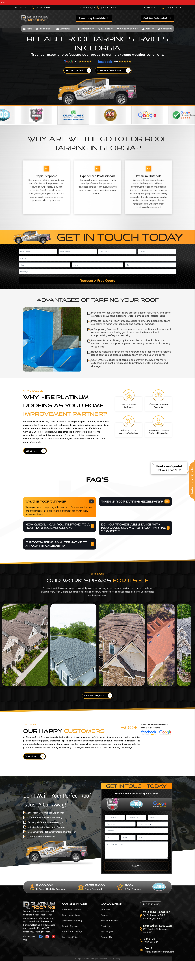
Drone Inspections (71, 915)
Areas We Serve (128, 29)
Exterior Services (70, 926)
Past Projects (107, 931)
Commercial (65, 29)
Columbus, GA (162, 7)
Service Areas (107, 926)
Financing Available (92, 18)
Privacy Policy (114, 959)
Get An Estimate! (155, 18)
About (148, 29)
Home (29, 29)
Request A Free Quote (97, 280)
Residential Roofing (71, 909)
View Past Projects (94, 695)
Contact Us (166, 29)
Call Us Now (31, 451)
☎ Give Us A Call (74, 70)
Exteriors (105, 29)
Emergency (86, 29)
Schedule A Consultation (109, 70)
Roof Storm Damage (72, 931)
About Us (105, 909)
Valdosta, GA (32, 7)
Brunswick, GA (97, 7)
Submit (136, 866)
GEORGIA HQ (153, 904)
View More (30, 756)
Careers (105, 915)
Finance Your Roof (110, 920)
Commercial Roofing (72, 920)
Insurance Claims (70, 937)
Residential (44, 29)
